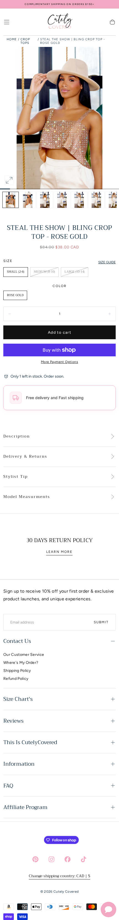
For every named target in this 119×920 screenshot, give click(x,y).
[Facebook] (68, 859)
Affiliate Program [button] (25, 807)
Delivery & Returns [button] (25, 456)
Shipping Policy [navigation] (17, 670)
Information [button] (19, 763)
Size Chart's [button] (18, 699)
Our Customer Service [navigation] (23, 654)
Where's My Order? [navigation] (20, 662)
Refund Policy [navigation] (15, 678)
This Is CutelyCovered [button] (30, 742)
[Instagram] (51, 859)
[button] (6, 22)
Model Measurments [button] (26, 496)
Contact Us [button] (17, 641)
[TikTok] (84, 859)
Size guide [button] (107, 262)
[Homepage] (59, 22)
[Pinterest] (35, 859)
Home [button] (12, 39)
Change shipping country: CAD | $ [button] (59, 876)
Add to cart (59, 332)
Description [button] (16, 436)
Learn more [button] (59, 552)
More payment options (59, 362)
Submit (101, 622)
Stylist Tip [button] (15, 476)
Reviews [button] (13, 720)
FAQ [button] (8, 785)
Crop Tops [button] (25, 41)
